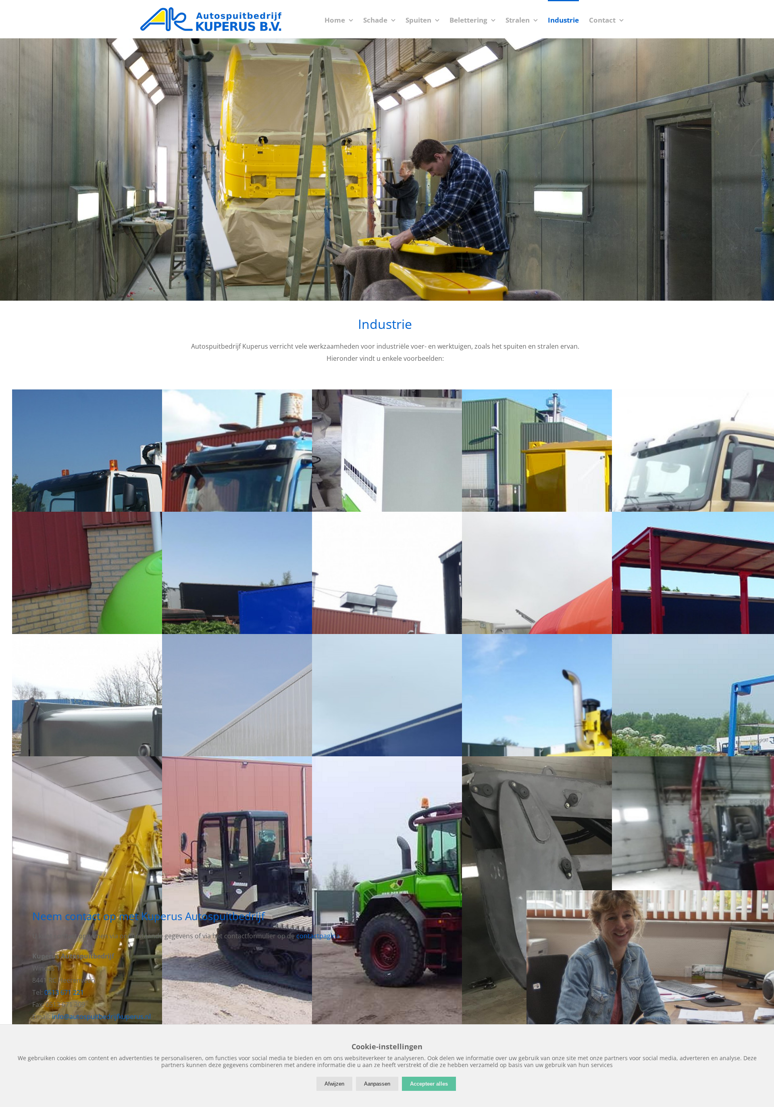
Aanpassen (377, 1084)
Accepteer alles (429, 1084)
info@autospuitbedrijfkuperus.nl (101, 1016)
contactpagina (318, 935)
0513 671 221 (64, 992)
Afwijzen (334, 1084)
